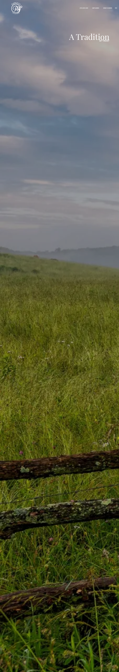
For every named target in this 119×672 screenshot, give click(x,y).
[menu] (116, 8)
